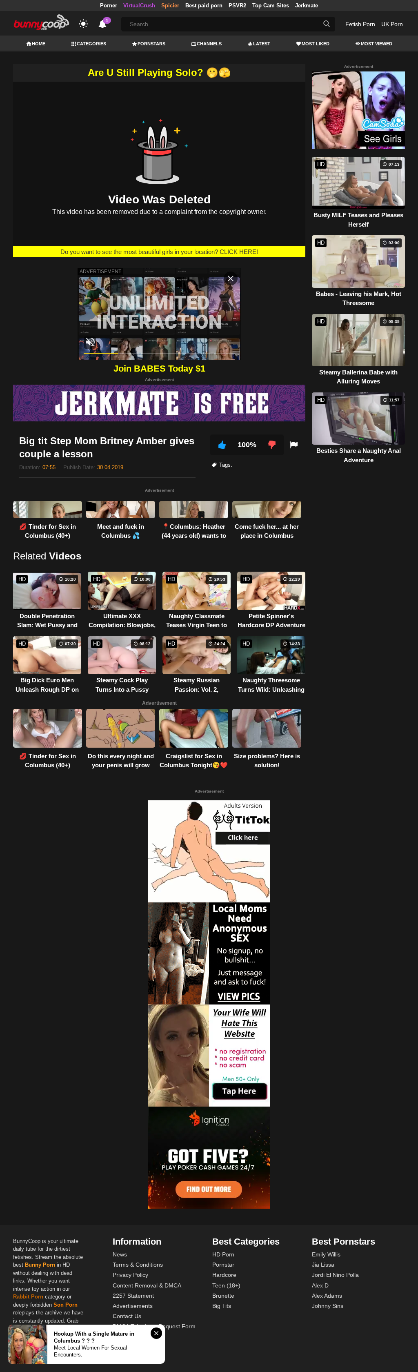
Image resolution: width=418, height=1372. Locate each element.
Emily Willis (326, 1254)
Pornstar (223, 1264)
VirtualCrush (139, 5)
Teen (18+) (226, 1285)
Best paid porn (203, 5)
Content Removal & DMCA (147, 1285)
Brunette (223, 1295)
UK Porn (392, 24)
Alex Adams (327, 1295)
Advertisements (133, 1306)
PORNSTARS (151, 43)
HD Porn (223, 1254)
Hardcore (224, 1275)
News (120, 1254)
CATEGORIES (91, 43)
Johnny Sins (327, 1306)
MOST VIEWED (376, 43)
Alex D (320, 1285)
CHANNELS (209, 43)
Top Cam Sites (270, 5)
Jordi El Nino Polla (335, 1275)
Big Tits (221, 1306)
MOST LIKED (315, 43)
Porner (108, 5)
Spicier (170, 5)
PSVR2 (237, 5)
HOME (38, 43)
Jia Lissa (323, 1264)
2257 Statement (133, 1295)
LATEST (261, 43)
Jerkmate (306, 5)
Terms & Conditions (138, 1264)
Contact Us (127, 1316)
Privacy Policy (130, 1275)
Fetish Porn (360, 24)
